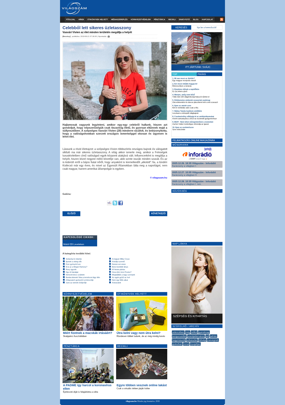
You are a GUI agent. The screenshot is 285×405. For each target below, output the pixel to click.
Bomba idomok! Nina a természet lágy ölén (83, 277)
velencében (178, 332)
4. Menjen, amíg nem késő (183, 95)
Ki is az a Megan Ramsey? (76, 267)
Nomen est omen (119, 264)
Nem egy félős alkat (120, 280)
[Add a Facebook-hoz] (120, 204)
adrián (213, 336)
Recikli (172, 19)
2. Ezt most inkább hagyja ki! (184, 84)
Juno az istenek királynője (76, 283)
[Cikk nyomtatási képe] (108, 36)
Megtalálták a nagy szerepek (123, 275)
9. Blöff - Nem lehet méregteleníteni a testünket (192, 122)
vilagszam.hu (131, 401)
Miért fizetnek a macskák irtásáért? (87, 333)
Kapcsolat (207, 19)
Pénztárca (159, 19)
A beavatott (116, 283)
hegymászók (178, 340)
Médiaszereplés (119, 19)
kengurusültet (179, 336)
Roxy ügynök (71, 269)
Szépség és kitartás (74, 259)
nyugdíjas (195, 344)
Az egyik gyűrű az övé (121, 277)
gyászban (177, 344)
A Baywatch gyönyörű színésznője (80, 280)
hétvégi (202, 340)
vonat (186, 344)
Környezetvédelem (141, 19)
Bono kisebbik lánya (120, 267)
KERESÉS (181, 27)
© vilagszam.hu (158, 177)
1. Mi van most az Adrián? (183, 78)
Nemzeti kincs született (75, 275)
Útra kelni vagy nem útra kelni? (138, 333)
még (187, 332)
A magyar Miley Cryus (121, 259)
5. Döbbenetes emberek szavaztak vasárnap (191, 100)
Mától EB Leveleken (73, 244)
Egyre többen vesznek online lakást (142, 385)
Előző (71, 213)
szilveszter (192, 340)
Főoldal (70, 19)
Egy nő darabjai (72, 272)
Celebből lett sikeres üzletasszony (97, 27)
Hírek (81, 19)
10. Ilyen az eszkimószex (183, 127)
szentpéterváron (196, 336)
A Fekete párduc (118, 269)
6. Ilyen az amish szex (181, 106)
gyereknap (203, 332)
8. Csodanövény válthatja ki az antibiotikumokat (193, 116)
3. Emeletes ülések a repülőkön (185, 89)
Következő (158, 213)
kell (207, 336)
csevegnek (213, 340)
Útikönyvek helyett (97, 19)
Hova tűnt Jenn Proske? (121, 272)
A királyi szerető (118, 262)
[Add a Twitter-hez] (114, 204)
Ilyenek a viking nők (74, 262)
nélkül (194, 332)
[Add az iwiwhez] (109, 204)
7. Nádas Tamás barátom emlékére (187, 111)
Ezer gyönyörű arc (73, 264)
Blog (196, 19)
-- (172, 347)
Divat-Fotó (184, 19)
